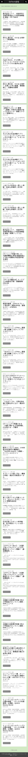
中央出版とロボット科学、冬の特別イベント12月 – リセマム (13, 523)
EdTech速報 (14, 2)
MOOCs (4, 58)
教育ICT (8, 228)
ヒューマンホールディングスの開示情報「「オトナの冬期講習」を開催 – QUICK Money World (14, 702)
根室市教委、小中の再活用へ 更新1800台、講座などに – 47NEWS (14, 305)
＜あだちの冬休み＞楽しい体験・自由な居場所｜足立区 (14, 186)
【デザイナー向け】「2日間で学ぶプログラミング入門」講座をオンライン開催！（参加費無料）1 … (14, 548)
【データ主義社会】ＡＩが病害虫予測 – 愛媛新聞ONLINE (13, 281)
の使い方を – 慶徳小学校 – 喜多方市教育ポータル (14, 475)
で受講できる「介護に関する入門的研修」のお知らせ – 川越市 (13, 425)
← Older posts (13, 750)
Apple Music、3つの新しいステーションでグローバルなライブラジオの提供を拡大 (14, 61)
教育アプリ (9, 58)
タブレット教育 (10, 471)
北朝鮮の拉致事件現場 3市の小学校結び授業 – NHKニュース (13, 601)
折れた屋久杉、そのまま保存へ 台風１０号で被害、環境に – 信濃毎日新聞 (14, 85)
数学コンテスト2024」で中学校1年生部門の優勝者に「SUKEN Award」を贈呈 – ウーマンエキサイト (14, 450)
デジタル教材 (9, 82)
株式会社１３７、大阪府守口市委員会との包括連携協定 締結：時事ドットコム (13, 231)
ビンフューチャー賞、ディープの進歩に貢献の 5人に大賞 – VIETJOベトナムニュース (14, 676)
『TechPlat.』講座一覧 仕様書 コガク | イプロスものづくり (14, 329)
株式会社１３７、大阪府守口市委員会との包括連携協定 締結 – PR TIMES (13, 15)
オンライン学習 (10, 252)
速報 (12, 58)
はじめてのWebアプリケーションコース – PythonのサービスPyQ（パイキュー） (14, 378)
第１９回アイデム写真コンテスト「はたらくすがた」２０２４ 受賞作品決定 (14, 499)
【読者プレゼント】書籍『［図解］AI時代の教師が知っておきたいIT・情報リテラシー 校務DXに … (14, 110)
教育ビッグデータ (10, 646)
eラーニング (5, 183)
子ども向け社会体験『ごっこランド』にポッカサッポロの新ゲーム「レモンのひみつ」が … (14, 136)
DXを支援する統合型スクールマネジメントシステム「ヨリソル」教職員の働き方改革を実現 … (14, 650)
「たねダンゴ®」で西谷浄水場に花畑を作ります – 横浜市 (14, 402)
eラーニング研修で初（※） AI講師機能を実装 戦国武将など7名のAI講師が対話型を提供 (14, 256)
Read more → (7, 29)
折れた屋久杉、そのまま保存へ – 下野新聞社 (13, 38)
